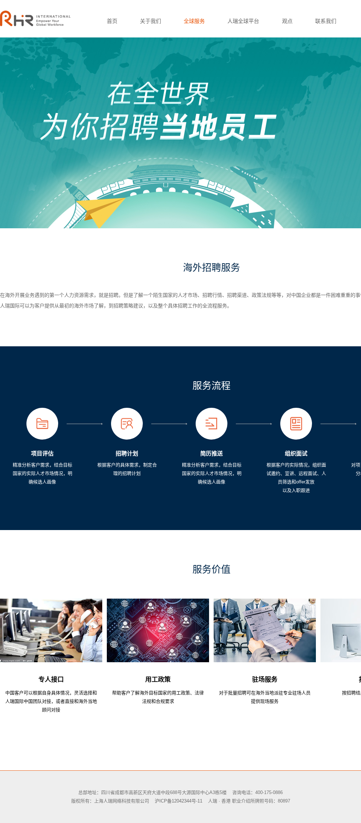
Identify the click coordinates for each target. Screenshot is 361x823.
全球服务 (194, 21)
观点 (287, 21)
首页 (112, 21)
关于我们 (150, 21)
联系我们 (325, 21)
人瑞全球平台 (243, 21)
